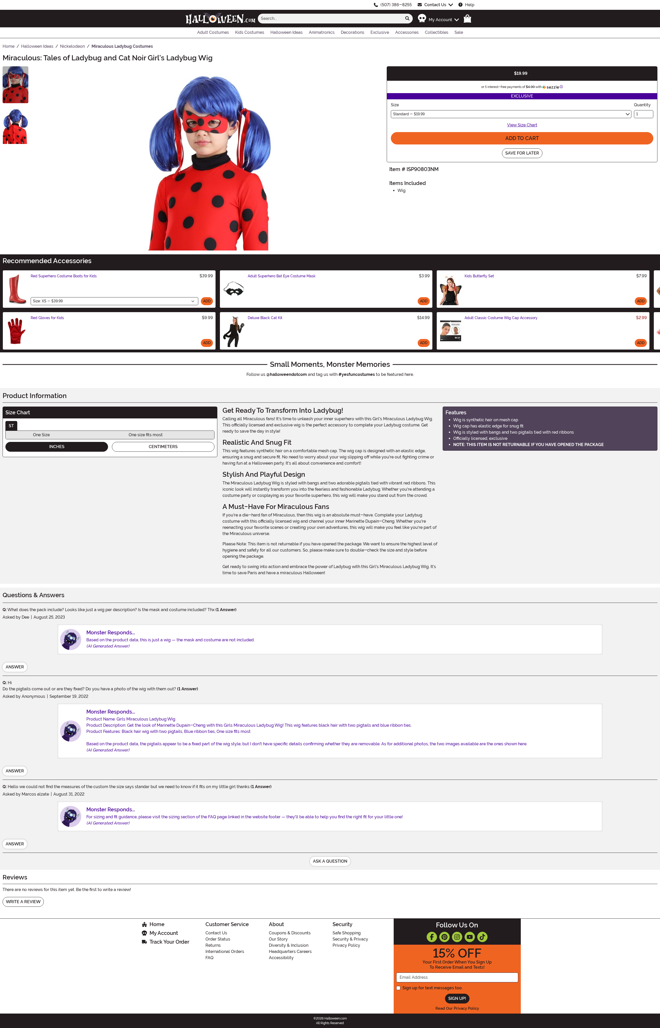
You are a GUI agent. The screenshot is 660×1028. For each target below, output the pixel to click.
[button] (438, 18)
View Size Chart (522, 125)
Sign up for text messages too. (432, 987)
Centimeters (163, 446)
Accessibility (281, 957)
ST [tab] (11, 425)
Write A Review (23, 901)
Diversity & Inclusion (288, 945)
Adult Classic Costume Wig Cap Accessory (501, 318)
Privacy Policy (346, 945)
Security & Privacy (350, 939)
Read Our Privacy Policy (457, 1008)
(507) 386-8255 (396, 4)
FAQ (209, 957)
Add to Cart (522, 138)
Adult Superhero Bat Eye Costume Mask (282, 276)
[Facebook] (432, 937)
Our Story (278, 939)
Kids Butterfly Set (479, 276)
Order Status (217, 939)
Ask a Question (330, 861)
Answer (15, 667)
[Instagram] (457, 937)
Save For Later (522, 153)
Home (157, 924)
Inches (56, 446)
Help (469, 4)
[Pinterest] (444, 937)
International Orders (224, 951)
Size (395, 104)
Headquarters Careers (290, 951)
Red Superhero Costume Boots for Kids (64, 276)
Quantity (642, 104)
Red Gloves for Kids (47, 318)
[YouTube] (470, 937)
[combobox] (330, 18)
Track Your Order (169, 942)
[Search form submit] (407, 18)
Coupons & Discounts (290, 932)
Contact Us (435, 4)
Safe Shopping (347, 932)
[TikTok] (482, 937)
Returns (213, 945)
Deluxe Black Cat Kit (265, 318)
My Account (164, 933)
